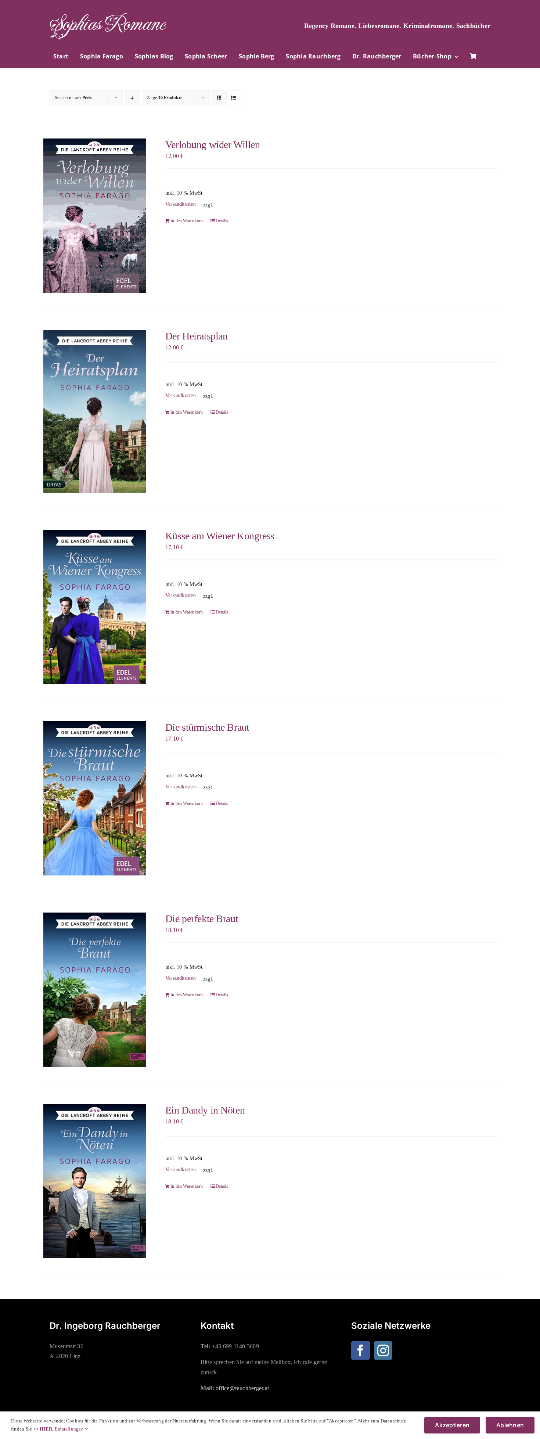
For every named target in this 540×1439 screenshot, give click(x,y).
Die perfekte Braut (201, 918)
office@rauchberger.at (242, 1388)
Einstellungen (70, 1429)
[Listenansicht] (234, 98)
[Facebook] (360, 1350)
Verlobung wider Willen (212, 144)
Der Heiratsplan (196, 336)
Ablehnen (510, 1425)
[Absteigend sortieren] (132, 97)
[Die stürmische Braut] (94, 798)
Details (222, 220)
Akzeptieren (452, 1425)
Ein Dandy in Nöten (205, 1110)
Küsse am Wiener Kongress (219, 536)
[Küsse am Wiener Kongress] (94, 607)
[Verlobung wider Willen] (94, 215)
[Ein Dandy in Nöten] (94, 1181)
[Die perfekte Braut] (94, 990)
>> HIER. (43, 1429)
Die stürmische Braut (207, 727)
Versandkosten (180, 204)
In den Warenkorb (186, 220)
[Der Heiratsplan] (94, 411)
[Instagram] (383, 1350)
